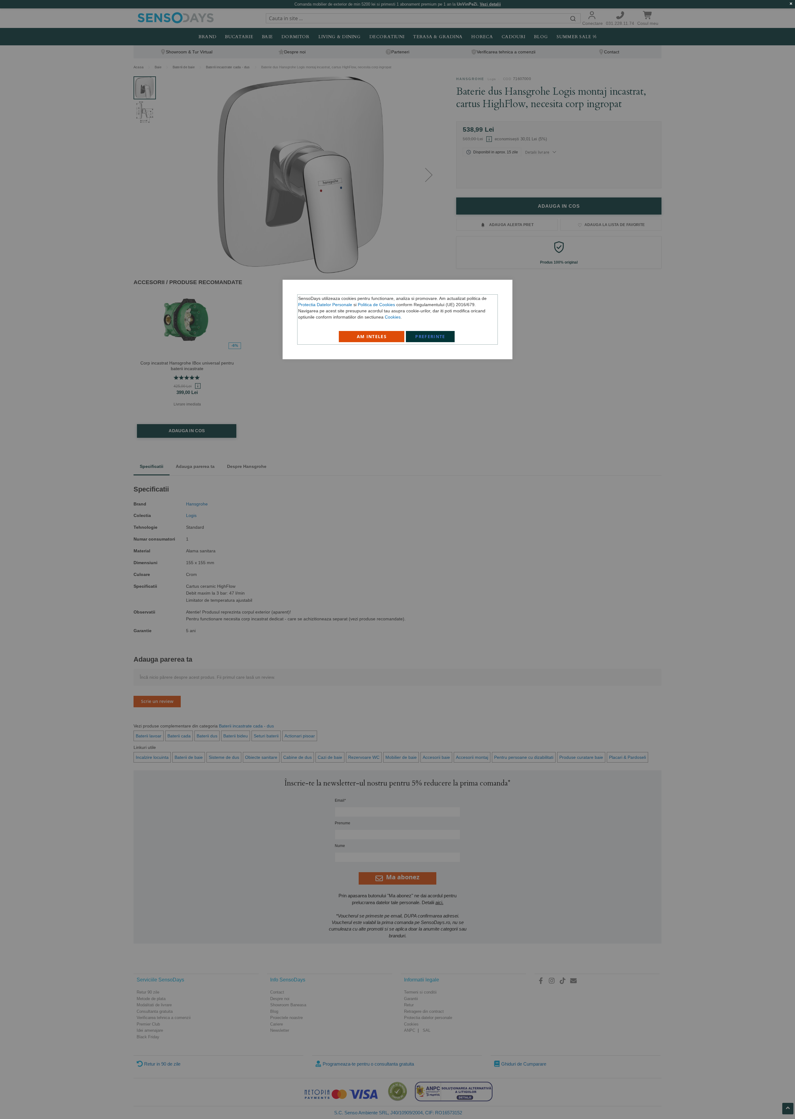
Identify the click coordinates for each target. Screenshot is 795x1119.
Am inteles (372, 336)
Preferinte (430, 336)
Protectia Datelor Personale (325, 304)
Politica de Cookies (376, 304)
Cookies (393, 317)
